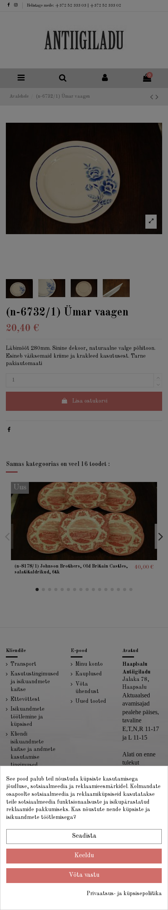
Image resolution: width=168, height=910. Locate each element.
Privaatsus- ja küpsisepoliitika (124, 893)
